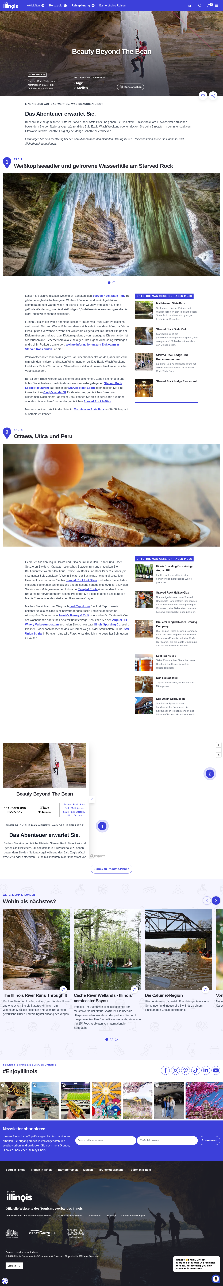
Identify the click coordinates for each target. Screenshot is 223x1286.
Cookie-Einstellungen (133, 1215)
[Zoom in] (218, 744)
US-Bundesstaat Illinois (69, 1215)
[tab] (109, 282)
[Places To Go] (65, 5)
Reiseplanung (81, 5)
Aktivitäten (33, 5)
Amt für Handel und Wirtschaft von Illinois (28, 1215)
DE (189, 5)
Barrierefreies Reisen (112, 5)
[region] (200, 5)
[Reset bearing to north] (218, 755)
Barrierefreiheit (68, 1169)
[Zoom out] (218, 749)
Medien (88, 1169)
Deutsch (11, 1266)
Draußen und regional (89, 77)
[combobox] (190, 6)
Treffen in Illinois (41, 1169)
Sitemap (111, 1215)
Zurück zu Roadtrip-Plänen (111, 869)
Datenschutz (94, 1215)
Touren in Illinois (140, 1169)
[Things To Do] (43, 5)
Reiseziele (55, 5)
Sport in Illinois (15, 1169)
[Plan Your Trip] (93, 5)
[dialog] (5, 1281)
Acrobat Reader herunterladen (22, 1252)
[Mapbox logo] (98, 856)
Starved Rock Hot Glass (81, 580)
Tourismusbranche (111, 1169)
